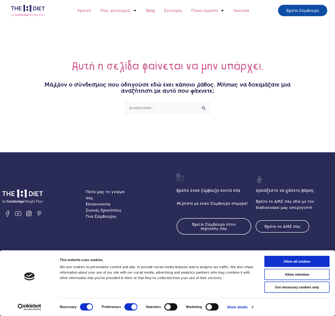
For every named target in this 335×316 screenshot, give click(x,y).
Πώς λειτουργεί (115, 10)
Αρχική (84, 10)
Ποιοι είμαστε (204, 10)
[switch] (130, 307)
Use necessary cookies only (297, 287)
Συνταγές (173, 10)
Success (241, 10)
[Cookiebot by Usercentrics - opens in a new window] (29, 307)
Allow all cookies (296, 261)
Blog (150, 10)
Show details (237, 307)
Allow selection (297, 274)
